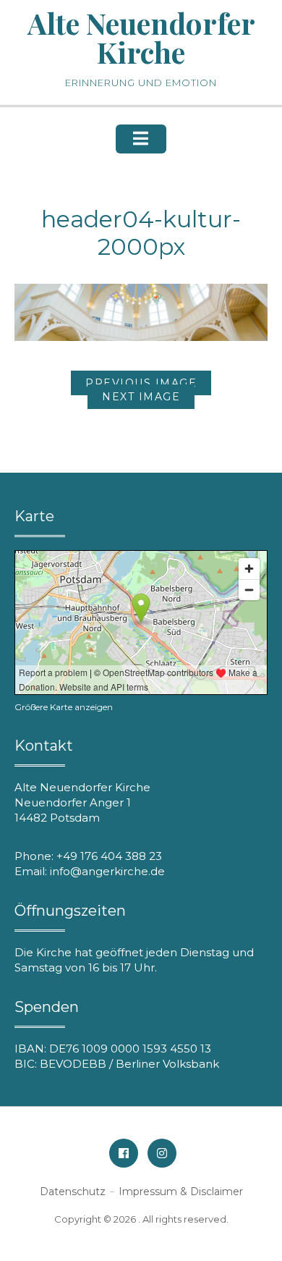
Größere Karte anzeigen (63, 706)
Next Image (141, 396)
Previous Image (141, 382)
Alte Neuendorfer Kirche (141, 37)
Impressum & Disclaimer (181, 1191)
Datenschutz (73, 1191)
